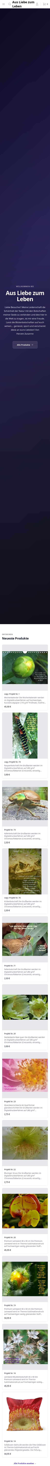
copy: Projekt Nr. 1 (12, 694)
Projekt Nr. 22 (10, 1169)
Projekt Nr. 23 (10, 1101)
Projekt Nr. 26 (10, 1033)
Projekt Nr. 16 (10, 1373)
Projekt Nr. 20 (10, 1237)
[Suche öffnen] (9, 4)
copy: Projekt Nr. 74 (12, 762)
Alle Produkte (23, 345)
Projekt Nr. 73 (10, 830)
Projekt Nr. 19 (10, 1305)
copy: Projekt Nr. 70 (12, 897)
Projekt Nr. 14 (10, 1441)
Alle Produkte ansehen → (25, 1463)
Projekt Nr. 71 (10, 965)
